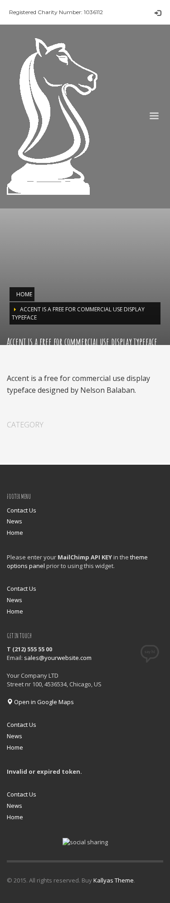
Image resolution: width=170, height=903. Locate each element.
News (14, 521)
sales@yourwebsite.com (58, 658)
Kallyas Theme (113, 880)
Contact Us (21, 510)
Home (15, 532)
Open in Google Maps (43, 702)
